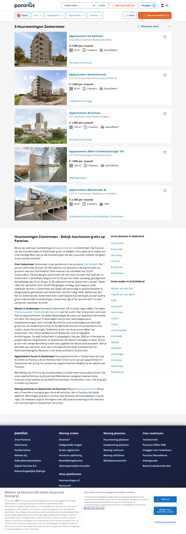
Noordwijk (116, 336)
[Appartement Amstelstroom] (41, 87)
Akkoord (165, 499)
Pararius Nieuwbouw (155, 455)
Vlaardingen (117, 354)
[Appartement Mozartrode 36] (41, 203)
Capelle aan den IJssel (122, 294)
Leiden (114, 324)
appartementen (64, 248)
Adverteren (21, 444)
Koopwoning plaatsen (116, 444)
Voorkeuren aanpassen (165, 522)
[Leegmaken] (94, 5)
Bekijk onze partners (94, 508)
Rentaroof (65, 485)
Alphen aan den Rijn (122, 288)
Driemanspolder (24, 312)
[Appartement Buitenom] (41, 126)
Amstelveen (117, 273)
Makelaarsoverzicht (114, 460)
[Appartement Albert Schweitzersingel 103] (41, 164)
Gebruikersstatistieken (28, 460)
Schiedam (116, 348)
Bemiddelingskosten (71, 460)
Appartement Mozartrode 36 (87, 190)
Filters (25, 15)
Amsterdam (117, 243)
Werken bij (21, 455)
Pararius (25, 5)
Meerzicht (54, 312)
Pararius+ (64, 439)
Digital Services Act (25, 465)
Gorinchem (117, 312)
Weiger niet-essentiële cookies (165, 510)
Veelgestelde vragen (70, 444)
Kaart (131, 15)
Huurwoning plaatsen (116, 439)
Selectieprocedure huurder (74, 465)
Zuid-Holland (91, 264)
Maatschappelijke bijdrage (30, 471)
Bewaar (158, 15)
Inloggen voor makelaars (157, 450)
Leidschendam (119, 330)
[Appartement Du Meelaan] (41, 49)
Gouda (114, 318)
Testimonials (150, 439)
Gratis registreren (69, 450)
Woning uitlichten (113, 455)
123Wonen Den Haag (80, 101)
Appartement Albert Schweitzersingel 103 (96, 151)
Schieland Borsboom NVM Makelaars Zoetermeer (96, 216)
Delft (113, 300)
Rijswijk (115, 342)
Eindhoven (117, 267)
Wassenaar (117, 366)
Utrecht (115, 261)
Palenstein (39, 312)
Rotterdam (117, 249)
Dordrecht (116, 306)
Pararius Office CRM (154, 444)
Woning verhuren (113, 450)
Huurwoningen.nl (69, 480)
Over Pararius (23, 439)
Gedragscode (150, 460)
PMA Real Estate (78, 178)
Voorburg (116, 360)
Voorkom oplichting (70, 455)
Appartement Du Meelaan (86, 36)
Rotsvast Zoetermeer (80, 62)
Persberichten (23, 450)
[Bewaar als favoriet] (165, 37)
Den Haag (116, 255)
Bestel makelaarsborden (157, 465)
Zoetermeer (117, 372)
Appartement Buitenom (85, 113)
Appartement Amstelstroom (87, 74)
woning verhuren (85, 389)
